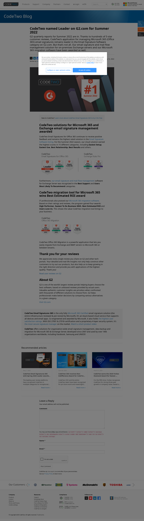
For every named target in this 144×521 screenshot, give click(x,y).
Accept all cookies (84, 70)
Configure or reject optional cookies (58, 70)
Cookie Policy (90, 62)
